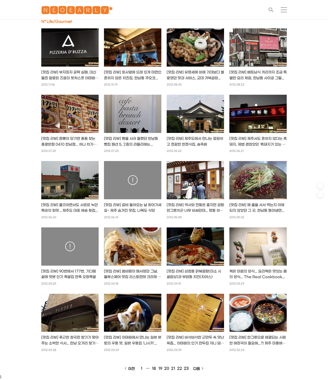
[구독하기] (320, 194)
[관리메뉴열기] (320, 185)
